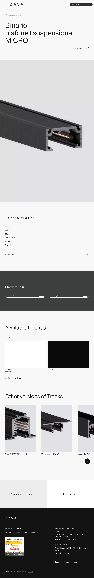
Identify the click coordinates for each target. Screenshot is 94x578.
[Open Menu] (4, 4)
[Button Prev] (6, 461)
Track (6, 229)
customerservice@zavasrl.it (65, 539)
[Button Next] (87, 461)
